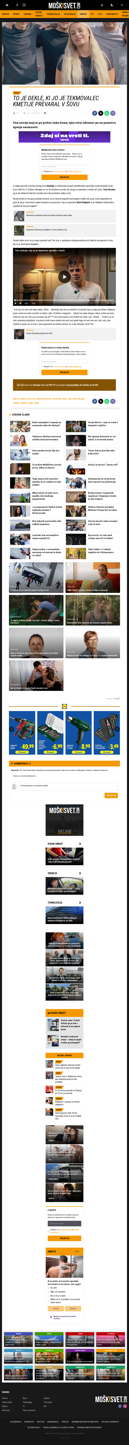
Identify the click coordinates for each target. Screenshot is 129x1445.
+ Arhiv (76, 1251)
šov (34, 399)
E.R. (18, 113)
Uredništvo (29, 1422)
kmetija (16, 399)
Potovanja (70, 14)
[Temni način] (112, 5)
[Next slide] (117, 729)
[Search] (122, 5)
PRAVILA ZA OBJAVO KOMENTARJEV (24, 776)
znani (36, 403)
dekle (64, 399)
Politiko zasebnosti (74, 171)
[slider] (64, 300)
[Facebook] (17, 5)
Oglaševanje (15, 1422)
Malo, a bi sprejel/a (57, 1292)
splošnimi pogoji (59, 171)
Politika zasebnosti (110, 1422)
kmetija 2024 (26, 399)
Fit (92, 14)
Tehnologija (53, 14)
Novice (5, 14)
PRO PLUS (40, 1422)
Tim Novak (57, 399)
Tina (69, 399)
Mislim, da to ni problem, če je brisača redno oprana (65, 1301)
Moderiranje (53, 1422)
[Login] (102, 5)
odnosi (24, 403)
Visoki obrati (38, 14)
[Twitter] (100, 113)
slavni (30, 403)
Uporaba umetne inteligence (89, 1427)
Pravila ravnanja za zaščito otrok (58, 1427)
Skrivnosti (112, 14)
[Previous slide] (11, 729)
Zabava (27, 14)
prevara (16, 403)
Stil (100, 14)
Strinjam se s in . (63, 171)
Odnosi (83, 14)
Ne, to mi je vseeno (58, 1296)
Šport (16, 14)
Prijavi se (64, 177)
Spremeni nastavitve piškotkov (85, 1422)
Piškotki (65, 1422)
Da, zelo (53, 1288)
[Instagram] (24, 5)
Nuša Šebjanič (78, 399)
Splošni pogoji (33, 1427)
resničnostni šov (44, 399)
